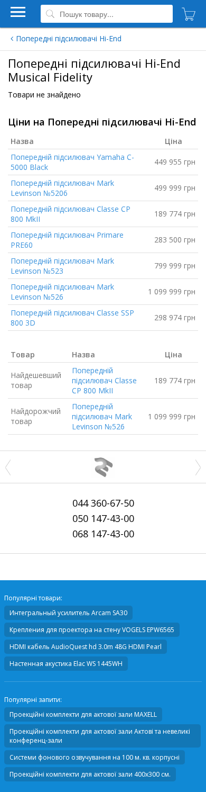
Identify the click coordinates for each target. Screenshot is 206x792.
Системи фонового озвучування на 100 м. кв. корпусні (95, 757)
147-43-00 (103, 518)
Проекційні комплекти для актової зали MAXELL (83, 714)
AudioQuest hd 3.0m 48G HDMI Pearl (86, 646)
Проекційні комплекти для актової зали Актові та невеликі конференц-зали (100, 736)
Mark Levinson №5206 (62, 188)
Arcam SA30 (68, 612)
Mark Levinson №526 (62, 292)
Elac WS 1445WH (66, 663)
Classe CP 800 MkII (104, 380)
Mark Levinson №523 (62, 266)
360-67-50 (103, 503)
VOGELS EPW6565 (92, 629)
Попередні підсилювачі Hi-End (68, 38)
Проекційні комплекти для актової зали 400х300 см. (90, 774)
